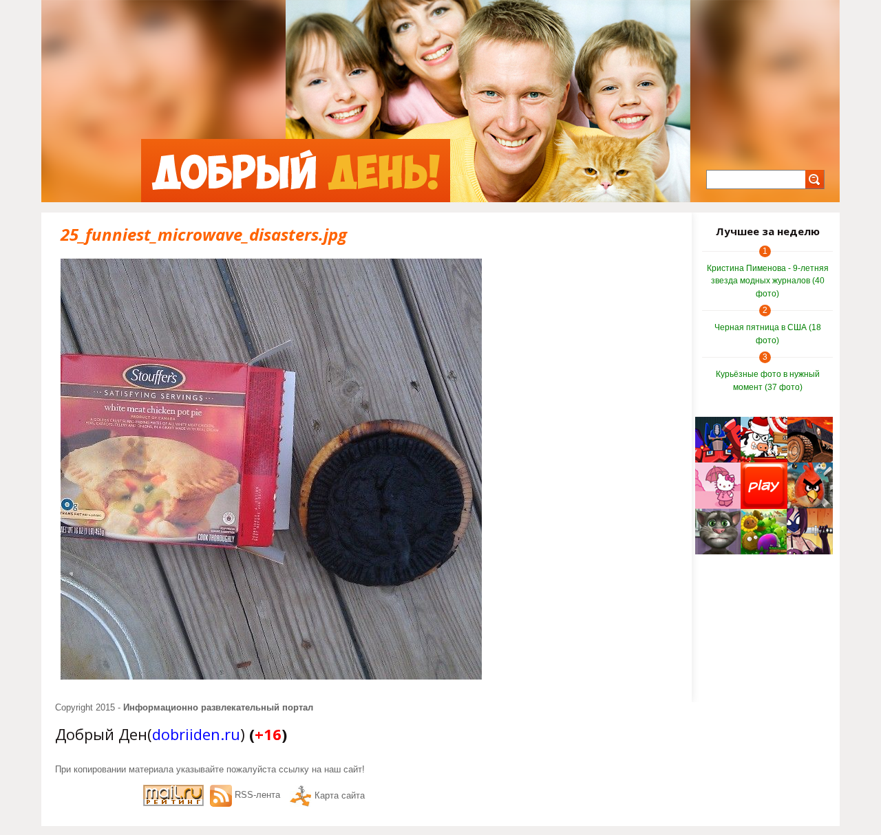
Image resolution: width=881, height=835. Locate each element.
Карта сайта (340, 795)
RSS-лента (257, 795)
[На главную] (295, 170)
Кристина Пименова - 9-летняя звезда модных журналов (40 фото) (768, 281)
